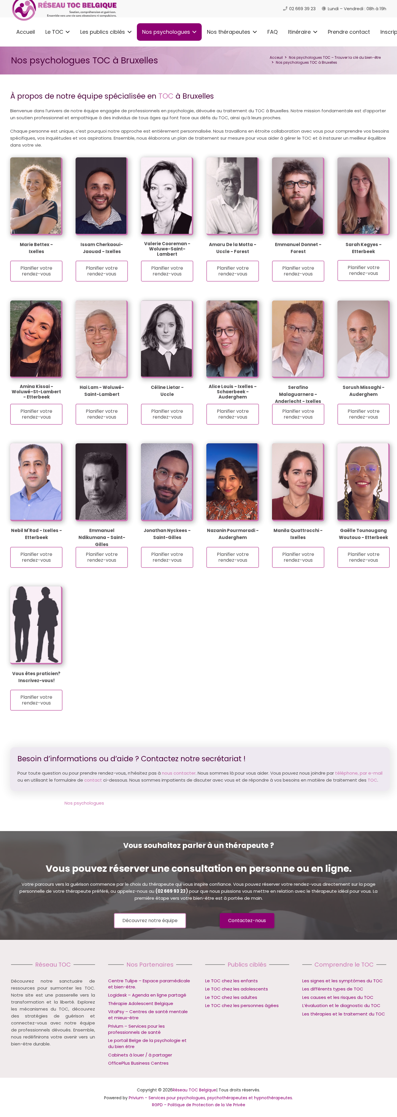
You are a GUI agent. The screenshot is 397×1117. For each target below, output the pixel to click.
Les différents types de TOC (332, 989)
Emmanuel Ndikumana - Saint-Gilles (101, 537)
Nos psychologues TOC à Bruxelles (306, 62)
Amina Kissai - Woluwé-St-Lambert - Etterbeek (36, 391)
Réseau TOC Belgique (194, 1090)
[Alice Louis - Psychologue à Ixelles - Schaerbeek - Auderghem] (231, 338)
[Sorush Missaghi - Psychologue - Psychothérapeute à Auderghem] (362, 338)
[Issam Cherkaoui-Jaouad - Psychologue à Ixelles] (101, 195)
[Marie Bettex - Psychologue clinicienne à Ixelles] (35, 195)
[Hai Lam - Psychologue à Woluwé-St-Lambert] (101, 338)
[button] (66, 32)
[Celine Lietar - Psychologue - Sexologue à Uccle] (166, 338)
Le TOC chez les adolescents (236, 989)
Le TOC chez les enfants (231, 981)
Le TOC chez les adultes (231, 997)
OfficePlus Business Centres (138, 1063)
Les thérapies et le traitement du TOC (343, 1014)
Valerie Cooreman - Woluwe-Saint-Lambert (167, 249)
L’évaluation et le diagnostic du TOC (341, 1006)
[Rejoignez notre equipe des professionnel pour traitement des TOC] (35, 624)
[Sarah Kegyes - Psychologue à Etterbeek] (362, 195)
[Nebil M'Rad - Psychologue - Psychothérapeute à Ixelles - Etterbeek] (35, 481)
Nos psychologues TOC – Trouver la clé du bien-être (335, 57)
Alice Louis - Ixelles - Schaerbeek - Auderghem (233, 391)
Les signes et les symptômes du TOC (342, 981)
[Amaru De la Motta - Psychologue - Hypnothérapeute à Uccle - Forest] (231, 195)
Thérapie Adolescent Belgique (140, 1003)
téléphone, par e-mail (358, 773)
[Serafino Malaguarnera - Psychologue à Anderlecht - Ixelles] (297, 338)
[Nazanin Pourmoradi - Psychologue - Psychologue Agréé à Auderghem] (231, 481)
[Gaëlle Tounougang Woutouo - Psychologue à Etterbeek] (362, 481)
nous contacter (179, 773)
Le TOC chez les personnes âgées (242, 1006)
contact (93, 780)
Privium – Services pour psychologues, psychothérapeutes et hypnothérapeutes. (211, 1098)
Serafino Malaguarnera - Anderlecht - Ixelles (298, 394)
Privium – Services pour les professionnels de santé (136, 1029)
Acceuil (276, 57)
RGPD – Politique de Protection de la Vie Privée (198, 1105)
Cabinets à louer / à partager (140, 1055)
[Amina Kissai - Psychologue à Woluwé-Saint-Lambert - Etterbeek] (35, 338)
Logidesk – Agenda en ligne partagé (147, 995)
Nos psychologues (84, 803)
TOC (166, 96)
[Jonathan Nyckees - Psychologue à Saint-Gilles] (166, 481)
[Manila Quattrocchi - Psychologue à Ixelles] (297, 481)
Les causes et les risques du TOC (337, 997)
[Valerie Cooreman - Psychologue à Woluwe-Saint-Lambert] (166, 195)
